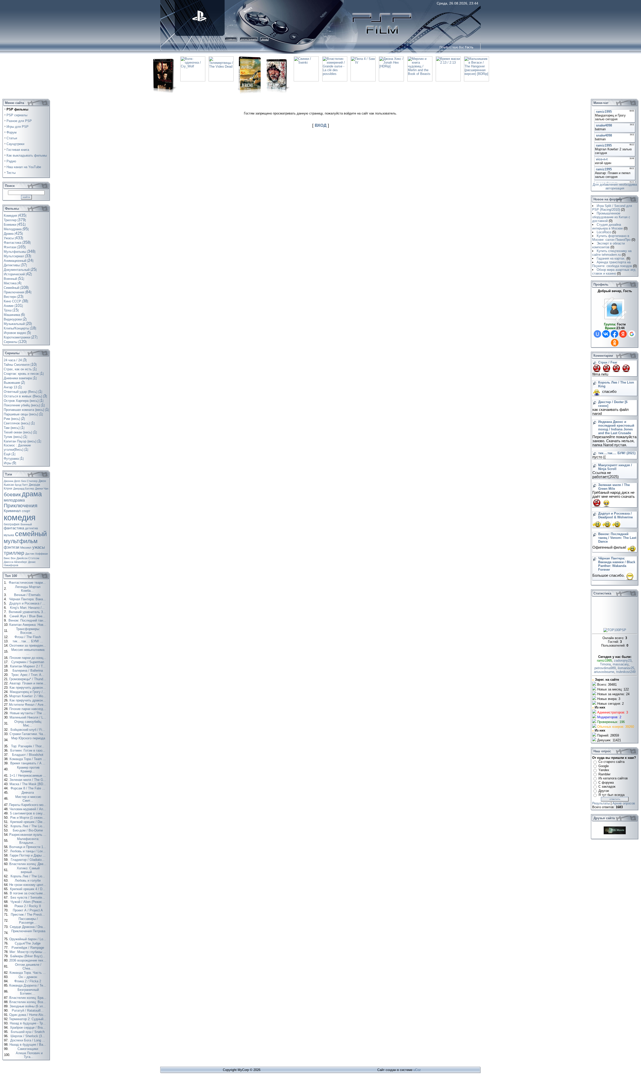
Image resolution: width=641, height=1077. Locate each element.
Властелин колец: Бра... (28, 998)
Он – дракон (28, 977)
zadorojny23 (622, 660)
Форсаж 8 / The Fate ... (28, 788)
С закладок (606, 786)
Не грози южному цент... (28, 885)
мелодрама (14, 500)
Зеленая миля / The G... (28, 780)
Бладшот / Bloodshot (28, 755)
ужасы (38, 547)
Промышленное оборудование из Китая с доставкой (611, 217)
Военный (26, 524)
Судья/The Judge (28, 943)
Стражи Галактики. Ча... (28, 734)
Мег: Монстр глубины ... (28, 952)
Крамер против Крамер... (28, 769)
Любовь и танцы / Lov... (28, 851)
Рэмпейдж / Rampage (28, 947)
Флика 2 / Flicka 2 (28, 981)
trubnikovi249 (625, 672)
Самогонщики (28, 1049)
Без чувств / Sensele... (28, 897)
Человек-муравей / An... (28, 809)
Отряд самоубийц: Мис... (28, 723)
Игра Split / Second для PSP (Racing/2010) (612, 207)
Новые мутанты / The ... (28, 713)
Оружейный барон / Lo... (28, 939)
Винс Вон (10, 558)
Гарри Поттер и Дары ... (28, 855)
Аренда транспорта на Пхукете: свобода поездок (612, 264)
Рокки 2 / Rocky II (28, 906)
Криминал (12, 511)
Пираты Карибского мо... (28, 805)
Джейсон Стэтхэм (28, 558)
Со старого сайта (611, 762)
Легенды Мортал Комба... (28, 588)
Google (603, 766)
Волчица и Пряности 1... (28, 847)
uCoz (417, 1070)
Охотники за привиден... (28, 645)
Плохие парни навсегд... (28, 709)
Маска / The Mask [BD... (28, 784)
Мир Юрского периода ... (28, 740)
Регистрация (248, 39)
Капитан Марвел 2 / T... (28, 666)
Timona (605, 664)
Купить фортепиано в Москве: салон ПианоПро (611, 238)
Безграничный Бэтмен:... (28, 991)
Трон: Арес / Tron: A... (28, 675)
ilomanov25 (626, 668)
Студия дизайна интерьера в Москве (607, 226)
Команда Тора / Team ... (28, 759)
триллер (14, 553)
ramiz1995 (604, 660)
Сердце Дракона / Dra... (28, 927)
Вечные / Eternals (28, 595)
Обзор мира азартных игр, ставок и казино (614, 271)
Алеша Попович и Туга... (29, 1055)
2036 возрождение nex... (28, 960)
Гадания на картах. (611, 258)
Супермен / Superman (28, 662)
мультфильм (21, 541)
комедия (20, 517)
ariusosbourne (604, 672)
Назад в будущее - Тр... (28, 1023)
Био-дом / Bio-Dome (28, 830)
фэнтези (11, 547)
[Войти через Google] (632, 334)
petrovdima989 (605, 668)
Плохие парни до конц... (28, 658)
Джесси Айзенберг (15, 561)
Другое (603, 791)
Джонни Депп (12, 481)
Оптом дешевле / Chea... (28, 966)
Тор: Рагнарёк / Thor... (28, 746)
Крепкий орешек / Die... (28, 822)
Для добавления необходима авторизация (615, 186)
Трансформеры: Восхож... (28, 631)
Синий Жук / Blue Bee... (28, 616)
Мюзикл (25, 547)
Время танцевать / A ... (28, 763)
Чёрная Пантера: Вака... (28, 599)
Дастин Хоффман (36, 553)
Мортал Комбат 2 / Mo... (28, 696)
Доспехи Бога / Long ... (28, 1040)
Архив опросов (623, 803)
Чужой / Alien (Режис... (28, 902)
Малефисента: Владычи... (28, 841)
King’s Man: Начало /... (28, 608)
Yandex (603, 770)
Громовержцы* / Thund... (28, 679)
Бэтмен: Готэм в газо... (28, 750)
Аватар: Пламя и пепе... (28, 683)
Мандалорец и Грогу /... (28, 692)
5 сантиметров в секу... (28, 813)
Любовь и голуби (28, 880)
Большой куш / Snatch (28, 1032)
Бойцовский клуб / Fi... (28, 730)
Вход (264, 39)
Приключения (20, 506)
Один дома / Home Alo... (28, 1015)
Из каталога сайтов (613, 778)
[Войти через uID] (597, 334)
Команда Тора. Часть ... (28, 973)
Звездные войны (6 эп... (28, 1006)
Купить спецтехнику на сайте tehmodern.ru (611, 253)
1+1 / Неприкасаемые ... (28, 775)
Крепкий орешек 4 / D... (28, 889)
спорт (26, 511)
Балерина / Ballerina (28, 670)
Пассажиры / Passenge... (28, 920)
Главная (231, 39)
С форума (606, 782)
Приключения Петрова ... (28, 933)
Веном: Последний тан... (28, 620)
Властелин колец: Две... (28, 864)
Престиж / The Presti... (28, 914)
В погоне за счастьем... (28, 893)
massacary (620, 664)
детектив (31, 528)
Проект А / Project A (28, 910)
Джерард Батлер (23, 488)
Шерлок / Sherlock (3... (28, 1036)
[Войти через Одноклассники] (614, 342)
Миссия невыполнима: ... (28, 651)
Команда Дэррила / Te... (28, 985)
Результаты (601, 803)
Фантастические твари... (28, 582)
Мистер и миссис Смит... (28, 798)
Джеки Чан (41, 488)
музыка (9, 535)
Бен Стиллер (29, 481)
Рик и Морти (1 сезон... (28, 817)
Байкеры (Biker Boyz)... (28, 956)
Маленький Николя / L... (28, 717)
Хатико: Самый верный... (28, 870)
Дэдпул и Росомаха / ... (27, 603)
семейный (31, 534)
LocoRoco (604, 232)
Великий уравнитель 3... (28, 612)
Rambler (604, 774)
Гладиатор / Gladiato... (28, 860)
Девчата (28, 792)
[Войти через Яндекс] (623, 334)
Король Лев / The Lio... (28, 826)
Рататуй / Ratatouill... (28, 1010)
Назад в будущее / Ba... (28, 1044)
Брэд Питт (21, 484)
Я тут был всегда (611, 795)
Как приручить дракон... (28, 687)
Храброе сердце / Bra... (28, 1027)
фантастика (14, 528)
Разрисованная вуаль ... (28, 834)
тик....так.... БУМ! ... (28, 641)
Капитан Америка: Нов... (28, 625)
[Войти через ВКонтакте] (606, 334)
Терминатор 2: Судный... (28, 1019)
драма (32, 494)
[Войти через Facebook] (614, 334)
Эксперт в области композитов (608, 245)
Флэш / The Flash (28, 637)
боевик (12, 495)
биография (12, 524)
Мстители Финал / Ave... (28, 704)
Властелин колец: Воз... (28, 1002)
